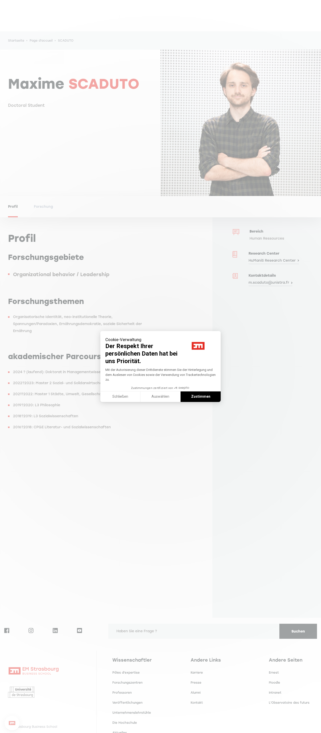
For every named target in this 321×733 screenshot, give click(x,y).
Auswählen (160, 396)
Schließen (120, 396)
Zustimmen (200, 396)
